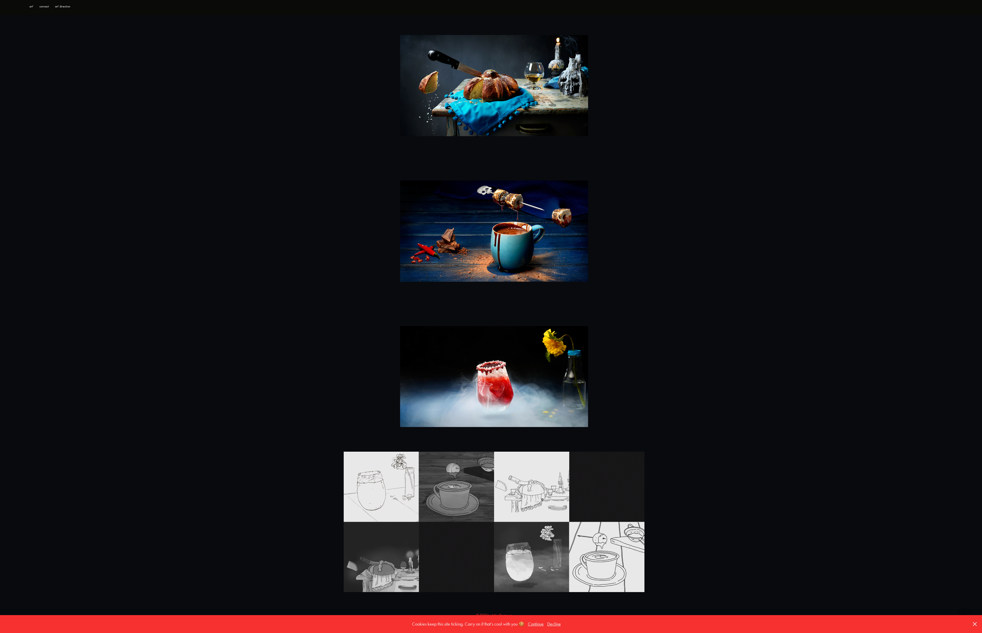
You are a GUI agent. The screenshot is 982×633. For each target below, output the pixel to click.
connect (44, 6)
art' (31, 6)
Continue (536, 624)
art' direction (62, 6)
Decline (554, 624)
